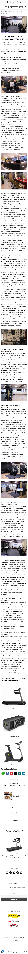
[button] (2, 7)
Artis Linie (16, 422)
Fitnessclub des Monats (19, 49)
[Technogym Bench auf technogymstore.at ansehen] (14, 723)
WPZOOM (22, 937)
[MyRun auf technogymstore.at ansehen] (14, 695)
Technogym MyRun (14, 854)
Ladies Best (21, 51)
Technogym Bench (14, 736)
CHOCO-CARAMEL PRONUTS (18, 796)
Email (14, 893)
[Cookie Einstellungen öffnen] (2, 952)
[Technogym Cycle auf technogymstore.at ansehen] (14, 751)
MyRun (14, 708)
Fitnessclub (22, 44)
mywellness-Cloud (6, 370)
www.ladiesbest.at (17, 609)
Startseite (4, 11)
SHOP (25, 952)
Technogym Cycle (14, 764)
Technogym (4, 372)
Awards (16, 44)
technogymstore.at (12, 680)
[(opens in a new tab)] (14, 844)
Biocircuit (6, 517)
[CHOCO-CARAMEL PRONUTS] (8, 796)
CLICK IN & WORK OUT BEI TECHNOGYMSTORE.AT (14, 830)
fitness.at (10, 43)
